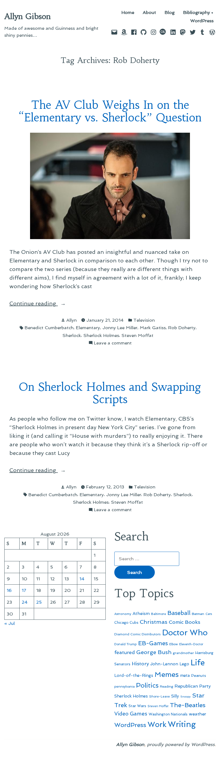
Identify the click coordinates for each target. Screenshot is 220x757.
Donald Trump (125, 644)
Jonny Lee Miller (119, 327)
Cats (209, 614)
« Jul (9, 623)
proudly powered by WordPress (181, 744)
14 (82, 578)
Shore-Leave (159, 696)
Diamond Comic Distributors (137, 634)
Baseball (178, 613)
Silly (175, 696)
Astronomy (122, 614)
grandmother (183, 653)
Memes (167, 674)
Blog (170, 13)
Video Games (130, 714)
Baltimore (158, 614)
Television (144, 320)
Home (128, 13)
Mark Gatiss (153, 327)
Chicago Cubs (126, 623)
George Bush (153, 652)
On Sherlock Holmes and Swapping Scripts (110, 393)
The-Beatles (188, 705)
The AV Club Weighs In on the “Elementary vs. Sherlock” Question (110, 111)
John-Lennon (164, 664)
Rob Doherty (182, 327)
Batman (198, 614)
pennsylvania (124, 686)
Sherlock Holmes (101, 335)
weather (197, 714)
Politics (147, 685)
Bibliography (196, 13)
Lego (184, 664)
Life (197, 662)
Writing (182, 724)
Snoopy (185, 696)
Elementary (88, 327)
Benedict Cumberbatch (49, 327)
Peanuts (198, 675)
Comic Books (184, 622)
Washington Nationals (168, 714)
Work (157, 724)
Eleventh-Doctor (191, 644)
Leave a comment (113, 343)
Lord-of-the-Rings (133, 675)
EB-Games (153, 643)
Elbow (173, 644)
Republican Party (193, 686)
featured (124, 652)
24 (25, 602)
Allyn (71, 320)
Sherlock (72, 335)
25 (39, 602)
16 (9, 590)
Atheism (141, 613)
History (140, 663)
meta (185, 675)
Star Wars (137, 706)
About (149, 13)
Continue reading (49, 304)
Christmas (153, 622)
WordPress (202, 21)
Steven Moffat (137, 335)
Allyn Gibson (27, 16)
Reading (166, 686)
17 (24, 590)
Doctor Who (185, 632)
